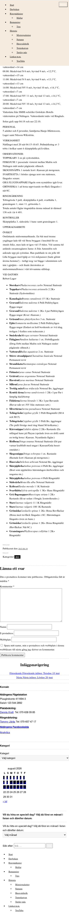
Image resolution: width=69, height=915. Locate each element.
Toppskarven (22, 48)
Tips (19, 26)
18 (14, 787)
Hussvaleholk (23, 43)
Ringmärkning (16, 13)
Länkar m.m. (15, 56)
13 (21, 782)
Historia (13, 30)
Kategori (4, 753)
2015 (17, 557)
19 (18, 787)
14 (24, 782)
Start (12, 4)
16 (8, 787)
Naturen (20, 39)
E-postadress (6, 633)
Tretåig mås (22, 52)
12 (18, 782)
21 (24, 787)
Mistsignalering (24, 35)
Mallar (20, 17)
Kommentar (7, 586)
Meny (63, 4)
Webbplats (5, 639)
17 (11, 787)
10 (11, 782)
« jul (5, 801)
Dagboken (14, 9)
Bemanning (15, 22)
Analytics (5, 732)
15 (4, 787)
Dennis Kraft (7, 712)
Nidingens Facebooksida (14, 727)
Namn (3, 626)
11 (14, 782)
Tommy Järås (7, 721)
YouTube (21, 60)
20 (21, 787)
